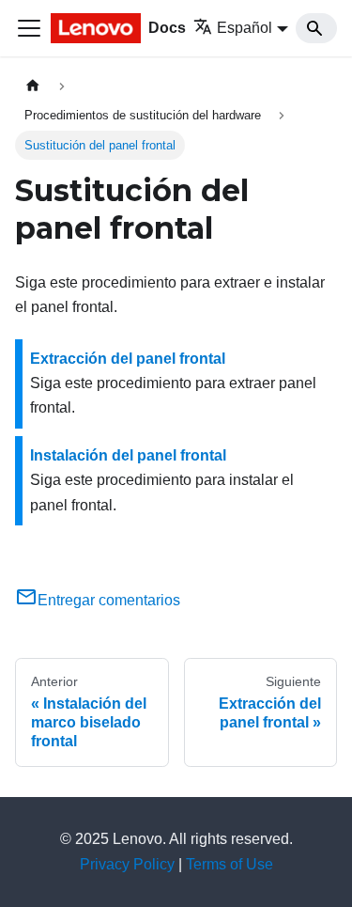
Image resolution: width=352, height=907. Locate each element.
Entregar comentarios (109, 600)
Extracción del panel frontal (127, 359)
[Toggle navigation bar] (29, 28)
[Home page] (33, 86)
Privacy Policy (127, 864)
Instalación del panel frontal (128, 455)
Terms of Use (229, 864)
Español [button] (244, 28)
